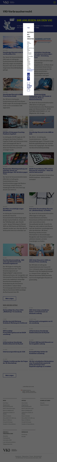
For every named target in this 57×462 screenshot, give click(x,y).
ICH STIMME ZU (28, 76)
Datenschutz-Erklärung (30, 70)
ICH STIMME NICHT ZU (28, 87)
